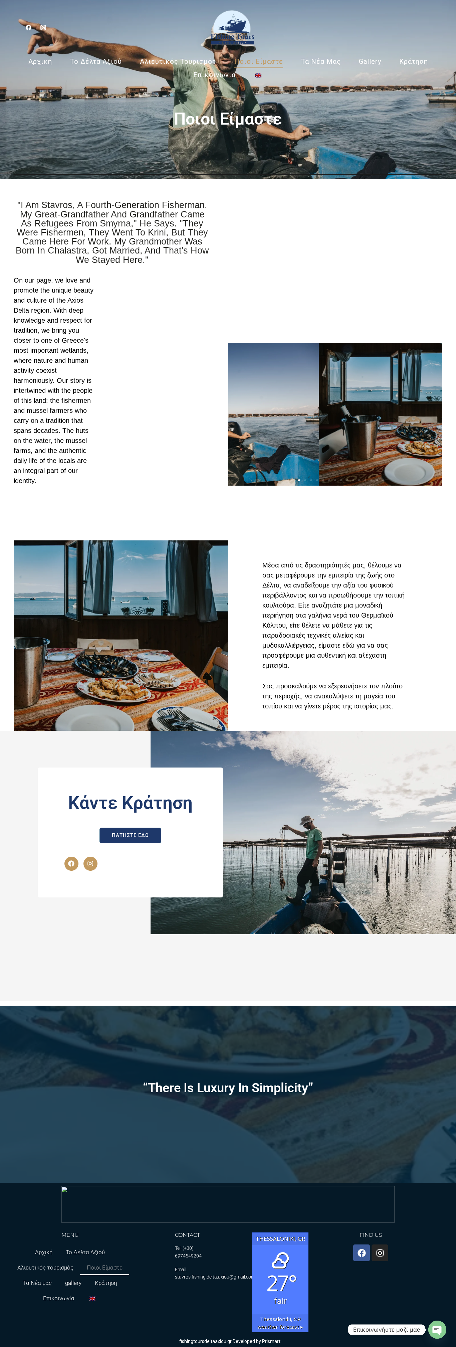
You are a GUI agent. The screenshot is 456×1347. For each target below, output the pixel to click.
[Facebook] (71, 864)
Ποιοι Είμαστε (258, 61)
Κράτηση (413, 61)
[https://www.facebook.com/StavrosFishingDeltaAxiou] (28, 27)
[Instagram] (43, 27)
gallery (370, 61)
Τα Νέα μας (321, 61)
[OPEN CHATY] (437, 1330)
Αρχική (40, 61)
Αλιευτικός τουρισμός (178, 61)
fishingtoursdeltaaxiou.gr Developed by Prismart (229, 1341)
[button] (287, 480)
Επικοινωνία (214, 75)
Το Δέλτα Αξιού (96, 61)
